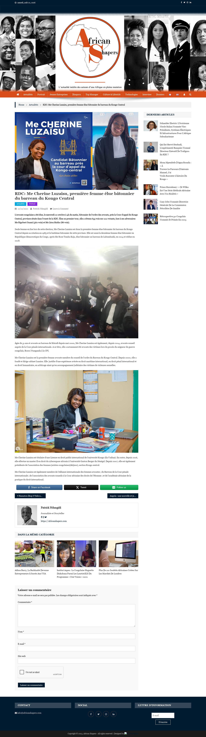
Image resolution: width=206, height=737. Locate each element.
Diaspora (76, 94)
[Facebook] (41, 517)
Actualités (28, 94)
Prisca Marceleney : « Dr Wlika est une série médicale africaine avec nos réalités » (175, 190)
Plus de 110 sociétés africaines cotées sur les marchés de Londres (118, 572)
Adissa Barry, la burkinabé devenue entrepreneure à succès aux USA (32, 572)
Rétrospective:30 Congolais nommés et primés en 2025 (173, 218)
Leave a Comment (60, 209)
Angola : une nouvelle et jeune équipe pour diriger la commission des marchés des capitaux (124, 496)
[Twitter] (46, 517)
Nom (21, 631)
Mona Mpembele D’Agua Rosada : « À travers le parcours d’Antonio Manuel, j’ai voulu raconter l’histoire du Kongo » (175, 170)
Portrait (41, 94)
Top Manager (92, 94)
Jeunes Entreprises (59, 94)
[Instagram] (43, 517)
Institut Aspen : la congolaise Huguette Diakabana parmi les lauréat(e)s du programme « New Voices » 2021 (75, 573)
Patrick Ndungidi (40, 209)
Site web (22, 656)
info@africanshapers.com (29, 713)
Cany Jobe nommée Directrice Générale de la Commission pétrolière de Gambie (174, 205)
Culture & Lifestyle (111, 94)
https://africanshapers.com (54, 521)
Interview (147, 94)
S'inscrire (163, 722)
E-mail (21, 644)
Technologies (131, 94)
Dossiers (160, 94)
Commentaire (25, 602)
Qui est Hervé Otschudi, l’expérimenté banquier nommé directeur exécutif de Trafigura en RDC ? (175, 149)
